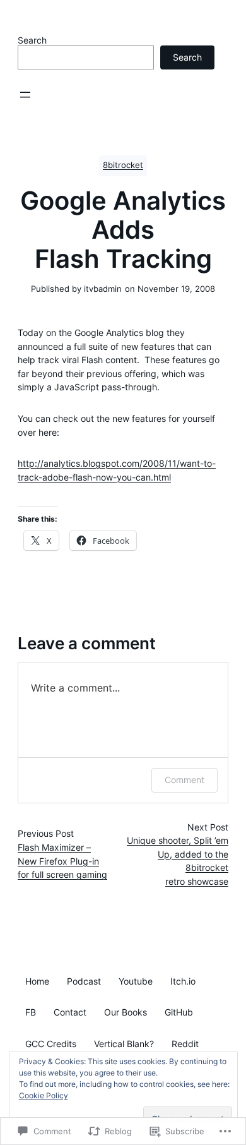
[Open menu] (25, 94)
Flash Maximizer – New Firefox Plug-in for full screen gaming (62, 861)
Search (32, 40)
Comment (184, 779)
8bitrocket (123, 165)
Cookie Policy (43, 1095)
